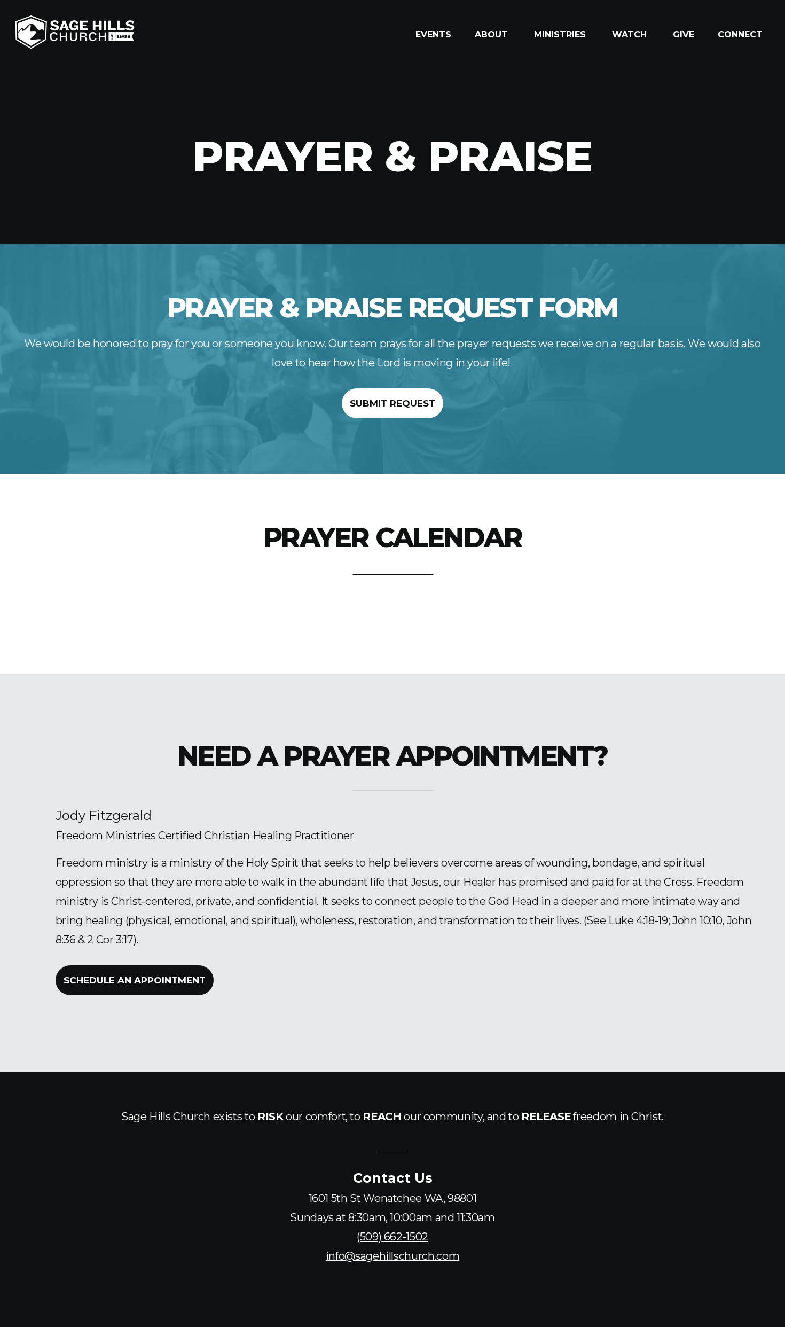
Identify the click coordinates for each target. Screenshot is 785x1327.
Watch (630, 34)
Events (433, 34)
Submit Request (392, 403)
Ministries (561, 34)
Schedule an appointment (135, 980)
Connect (741, 34)
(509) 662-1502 (392, 1236)
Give (683, 34)
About (493, 34)
